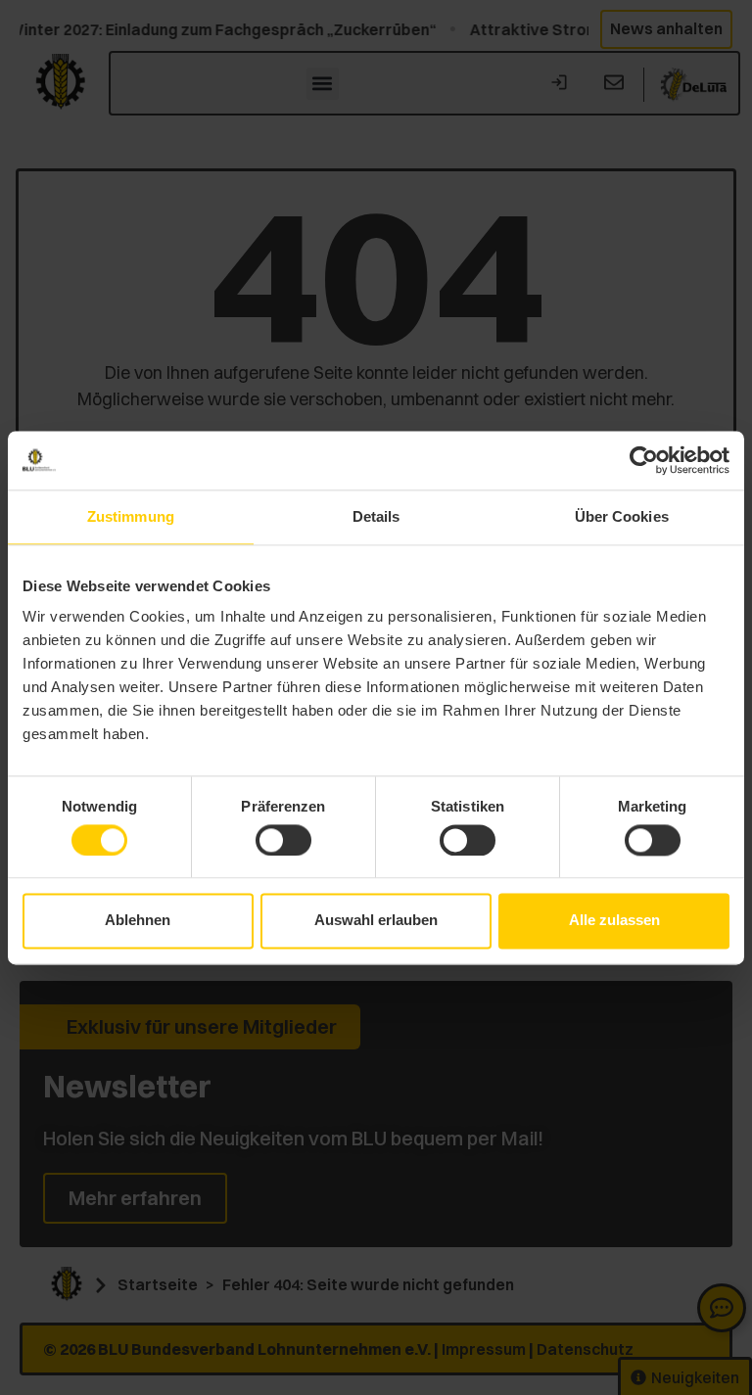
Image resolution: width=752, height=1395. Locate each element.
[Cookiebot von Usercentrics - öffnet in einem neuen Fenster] (643, 460)
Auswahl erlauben (376, 920)
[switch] (283, 840)
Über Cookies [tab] (622, 516)
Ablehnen (137, 920)
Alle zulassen (614, 920)
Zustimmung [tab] (130, 516)
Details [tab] (376, 516)
